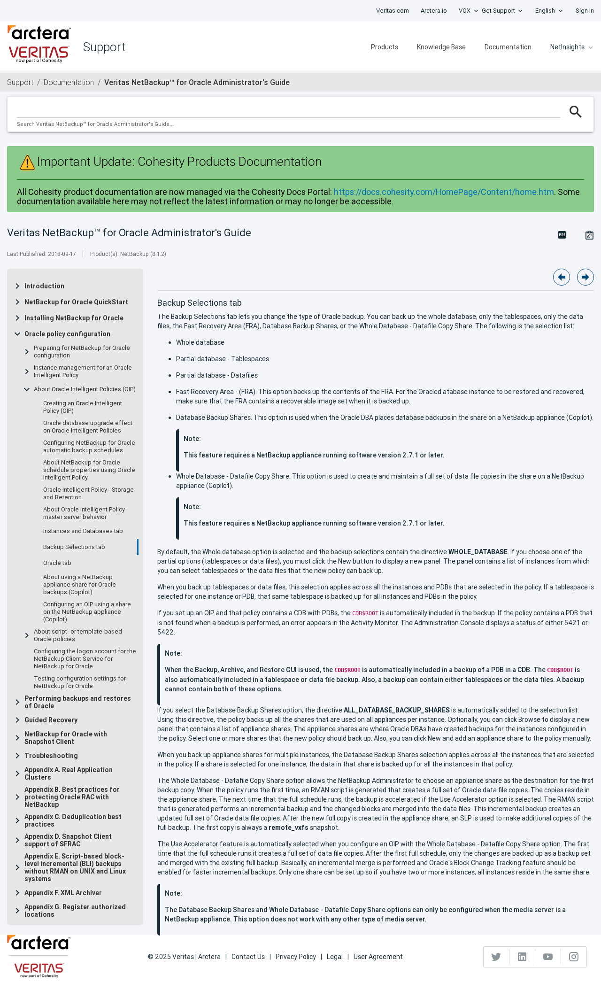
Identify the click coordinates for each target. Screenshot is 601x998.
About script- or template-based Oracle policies (78, 635)
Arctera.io (434, 11)
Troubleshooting (51, 755)
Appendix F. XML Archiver (63, 893)
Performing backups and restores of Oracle (77, 702)
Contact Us (248, 956)
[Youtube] (548, 956)
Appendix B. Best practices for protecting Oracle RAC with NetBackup (72, 797)
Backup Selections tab (74, 547)
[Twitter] (496, 956)
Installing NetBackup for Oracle (73, 318)
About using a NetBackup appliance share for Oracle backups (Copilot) (79, 584)
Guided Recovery (50, 720)
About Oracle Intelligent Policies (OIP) (85, 389)
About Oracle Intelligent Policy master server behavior (84, 513)
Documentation (508, 47)
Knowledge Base (441, 47)
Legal (335, 956)
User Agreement (378, 956)
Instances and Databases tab (83, 531)
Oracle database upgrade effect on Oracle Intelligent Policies (87, 426)
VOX (464, 11)
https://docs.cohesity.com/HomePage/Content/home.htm (444, 191)
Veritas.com (392, 11)
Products (384, 47)
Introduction (44, 286)
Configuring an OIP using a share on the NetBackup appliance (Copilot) (87, 612)
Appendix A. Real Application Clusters (68, 773)
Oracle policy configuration (67, 334)
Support (20, 82)
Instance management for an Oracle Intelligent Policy (83, 371)
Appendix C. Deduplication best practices (73, 820)
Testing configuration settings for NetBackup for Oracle (80, 682)
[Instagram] (573, 956)
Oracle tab (57, 563)
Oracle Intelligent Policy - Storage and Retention (88, 493)
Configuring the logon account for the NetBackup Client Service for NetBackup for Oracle (85, 659)
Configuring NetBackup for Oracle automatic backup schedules (89, 446)
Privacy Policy (296, 956)
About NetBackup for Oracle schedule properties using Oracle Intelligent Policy (89, 470)
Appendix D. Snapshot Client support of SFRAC (68, 840)
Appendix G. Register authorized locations (75, 910)
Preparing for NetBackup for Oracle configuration (82, 351)
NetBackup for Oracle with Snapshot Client (65, 737)
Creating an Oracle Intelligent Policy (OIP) (82, 407)
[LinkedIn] (522, 956)
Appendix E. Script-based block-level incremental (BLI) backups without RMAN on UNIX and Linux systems (75, 867)
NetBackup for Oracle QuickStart (76, 302)
